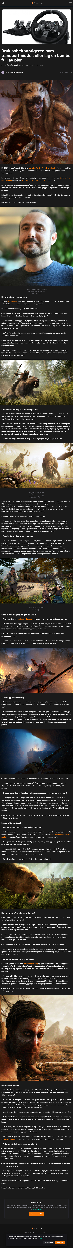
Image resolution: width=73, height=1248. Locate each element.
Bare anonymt (49, 1242)
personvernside (37, 1209)
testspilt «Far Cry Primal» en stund (41, 168)
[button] (36, 1209)
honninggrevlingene (24, 619)
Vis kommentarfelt (36, 1214)
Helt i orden (60, 1242)
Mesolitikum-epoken (9, 1139)
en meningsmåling (31, 963)
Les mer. (39, 1238)
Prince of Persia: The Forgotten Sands (36, 180)
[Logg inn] (2, 3)
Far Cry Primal (12, 301)
